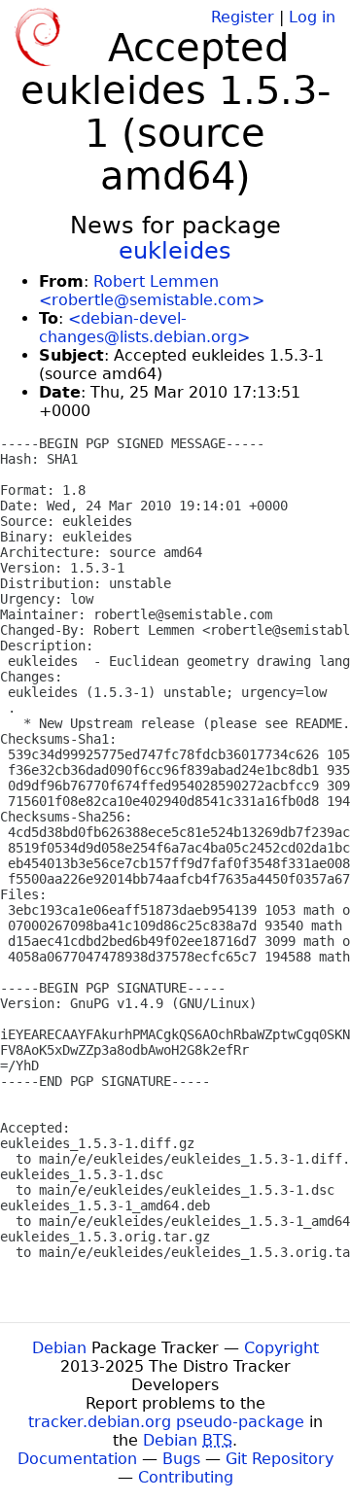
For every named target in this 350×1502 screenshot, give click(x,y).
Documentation (77, 1459)
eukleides (175, 250)
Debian (59, 1348)
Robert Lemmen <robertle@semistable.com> (151, 290)
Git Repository (279, 1459)
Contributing (185, 1477)
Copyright (281, 1348)
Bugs (181, 1459)
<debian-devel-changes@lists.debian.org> (144, 327)
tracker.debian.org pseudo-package (166, 1422)
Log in (312, 17)
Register (242, 17)
